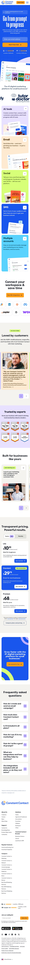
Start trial (21, 2)
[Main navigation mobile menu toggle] (27, 2)
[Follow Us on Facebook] (9, 934)
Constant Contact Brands (20, 833)
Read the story (7, 387)
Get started (19, 561)
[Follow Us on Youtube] (6, 934)
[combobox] (8, 959)
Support (4, 825)
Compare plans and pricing (14, 623)
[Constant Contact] (7, 2)
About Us (4, 812)
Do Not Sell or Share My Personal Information (11, 952)
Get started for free (14, 664)
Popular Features (7, 845)
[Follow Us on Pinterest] (15, 934)
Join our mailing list (7, 915)
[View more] (15, 120)
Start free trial (14, 45)
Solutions (18, 812)
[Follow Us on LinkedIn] (12, 934)
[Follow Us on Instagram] (2, 934)
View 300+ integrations (13, 295)
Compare (4, 854)
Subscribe (24, 918)
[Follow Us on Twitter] (19, 934)
